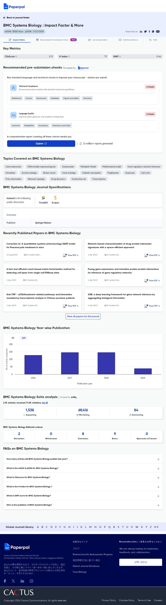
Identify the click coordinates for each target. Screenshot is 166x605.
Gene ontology (69, 172)
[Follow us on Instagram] (31, 580)
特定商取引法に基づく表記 (86, 560)
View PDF (72, 255)
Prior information (13, 179)
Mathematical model (111, 166)
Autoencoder (68, 166)
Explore (39, 143)
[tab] (83, 459)
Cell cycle (145, 172)
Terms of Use (144, 600)
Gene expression (13, 166)
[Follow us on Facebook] (5, 580)
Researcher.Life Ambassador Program (93, 554)
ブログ (76, 549)
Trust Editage (80, 572)
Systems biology (29, 172)
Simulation (10, 172)
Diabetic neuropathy (91, 172)
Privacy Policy (109, 600)
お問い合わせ (140, 562)
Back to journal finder (18, 18)
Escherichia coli (79, 179)
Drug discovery (58, 179)
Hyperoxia (130, 172)
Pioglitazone (113, 172)
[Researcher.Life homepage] (35, 546)
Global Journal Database (86, 566)
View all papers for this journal (83, 316)
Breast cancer (49, 172)
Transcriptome (99, 179)
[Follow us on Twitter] (13, 580)
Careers (158, 600)
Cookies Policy (126, 600)
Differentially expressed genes (42, 166)
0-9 (156, 526)
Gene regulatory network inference (144, 166)
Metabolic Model (88, 166)
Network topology (36, 179)
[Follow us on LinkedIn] (22, 580)
